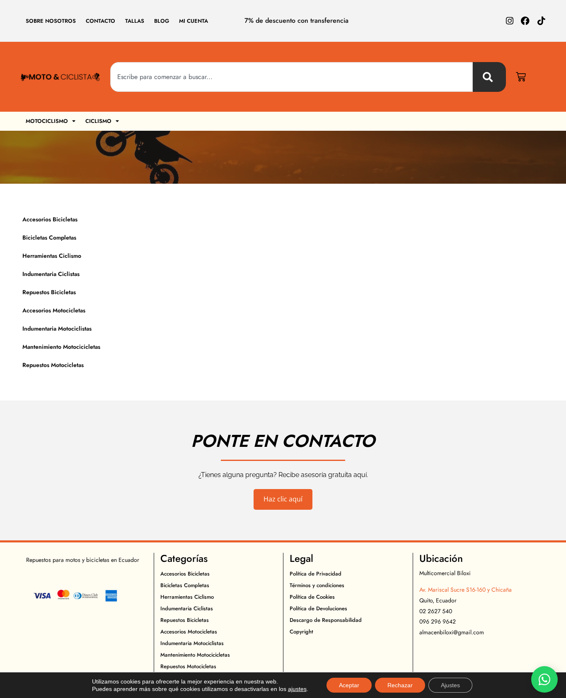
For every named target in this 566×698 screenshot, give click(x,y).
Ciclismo (98, 121)
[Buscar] (489, 77)
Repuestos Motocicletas (53, 365)
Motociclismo (47, 121)
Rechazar (400, 685)
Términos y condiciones (317, 585)
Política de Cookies (312, 597)
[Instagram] (509, 21)
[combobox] (291, 77)
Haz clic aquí (283, 499)
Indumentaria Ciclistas (51, 274)
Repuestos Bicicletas (49, 292)
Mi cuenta (193, 21)
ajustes (297, 689)
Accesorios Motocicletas (53, 310)
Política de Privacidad (315, 574)
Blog (161, 21)
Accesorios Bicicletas (49, 219)
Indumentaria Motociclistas (57, 328)
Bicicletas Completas (49, 237)
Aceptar (349, 685)
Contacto (100, 21)
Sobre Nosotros (51, 21)
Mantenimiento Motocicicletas (61, 347)
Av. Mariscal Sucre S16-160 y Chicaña (465, 589)
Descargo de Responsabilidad (326, 620)
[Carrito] (521, 77)
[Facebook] (525, 21)
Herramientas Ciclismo (51, 256)
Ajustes (450, 685)
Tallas (134, 21)
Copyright (301, 632)
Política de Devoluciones (318, 608)
